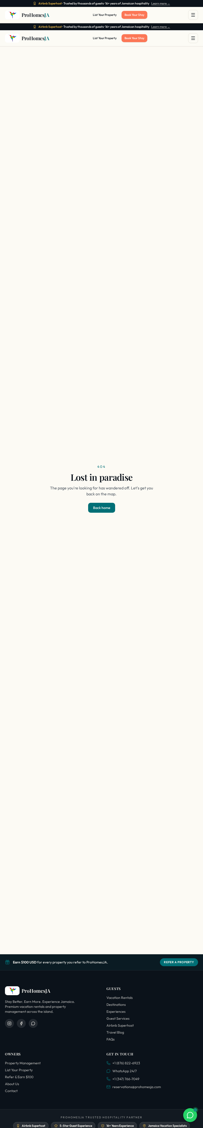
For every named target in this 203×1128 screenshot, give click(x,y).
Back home (101, 508)
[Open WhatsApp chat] (190, 1115)
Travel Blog (115, 1032)
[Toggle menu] (193, 15)
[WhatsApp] (33, 1023)
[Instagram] (9, 1023)
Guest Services (117, 1018)
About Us (12, 1084)
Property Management (23, 1063)
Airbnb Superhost (120, 1025)
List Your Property (105, 15)
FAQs (110, 1039)
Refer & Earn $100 (19, 1077)
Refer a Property (179, 962)
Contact (11, 1091)
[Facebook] (21, 1023)
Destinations (116, 1004)
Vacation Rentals (119, 997)
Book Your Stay (134, 15)
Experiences (116, 1011)
